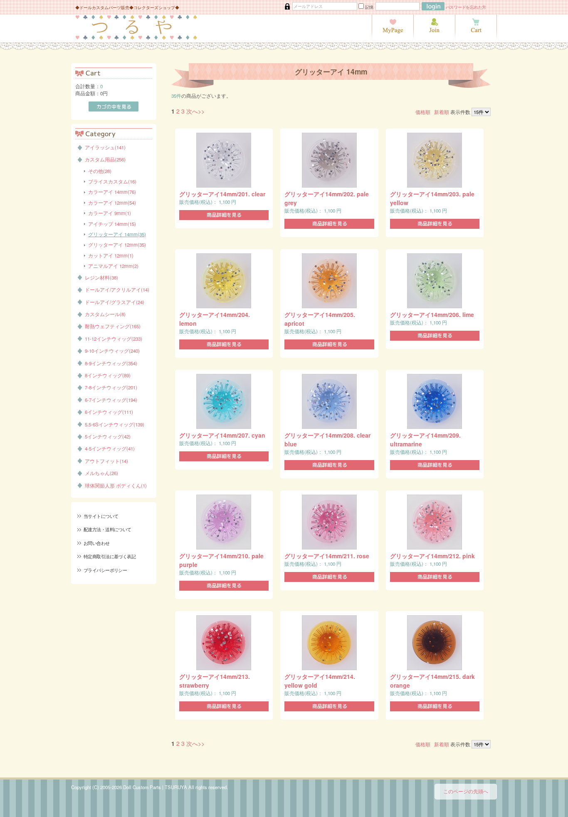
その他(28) (99, 171)
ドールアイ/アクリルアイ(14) (117, 289)
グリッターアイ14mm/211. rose (326, 556)
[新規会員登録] (434, 37)
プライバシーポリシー (105, 570)
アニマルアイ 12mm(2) (113, 265)
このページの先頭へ (465, 791)
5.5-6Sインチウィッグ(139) (114, 424)
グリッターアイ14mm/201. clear (222, 194)
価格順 (422, 112)
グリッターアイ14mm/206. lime (432, 314)
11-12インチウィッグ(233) (113, 338)
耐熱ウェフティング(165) (113, 326)
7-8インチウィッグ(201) (111, 387)
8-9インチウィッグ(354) (111, 363)
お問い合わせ (97, 543)
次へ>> (195, 111)
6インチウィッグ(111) (109, 411)
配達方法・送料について (107, 529)
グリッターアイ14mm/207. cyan (222, 435)
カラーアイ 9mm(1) (109, 213)
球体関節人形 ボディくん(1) (116, 485)
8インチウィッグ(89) (108, 375)
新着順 (441, 112)
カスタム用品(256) (105, 159)
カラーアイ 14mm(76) (112, 191)
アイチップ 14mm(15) (112, 223)
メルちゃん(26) (101, 473)
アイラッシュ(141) (105, 147)
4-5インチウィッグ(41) (110, 448)
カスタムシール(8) (105, 314)
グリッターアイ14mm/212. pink (432, 556)
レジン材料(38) (101, 277)
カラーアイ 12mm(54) (112, 202)
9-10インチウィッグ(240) (112, 350)
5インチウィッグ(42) (108, 436)
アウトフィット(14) (106, 461)
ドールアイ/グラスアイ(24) (114, 302)
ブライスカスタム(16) (112, 181)
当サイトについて (101, 515)
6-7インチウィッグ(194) (111, 399)
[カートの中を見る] (476, 37)
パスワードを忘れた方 (466, 7)
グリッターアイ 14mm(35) (117, 234)
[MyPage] (392, 37)
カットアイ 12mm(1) (110, 255)
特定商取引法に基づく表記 (110, 556)
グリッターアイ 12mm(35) (117, 244)
